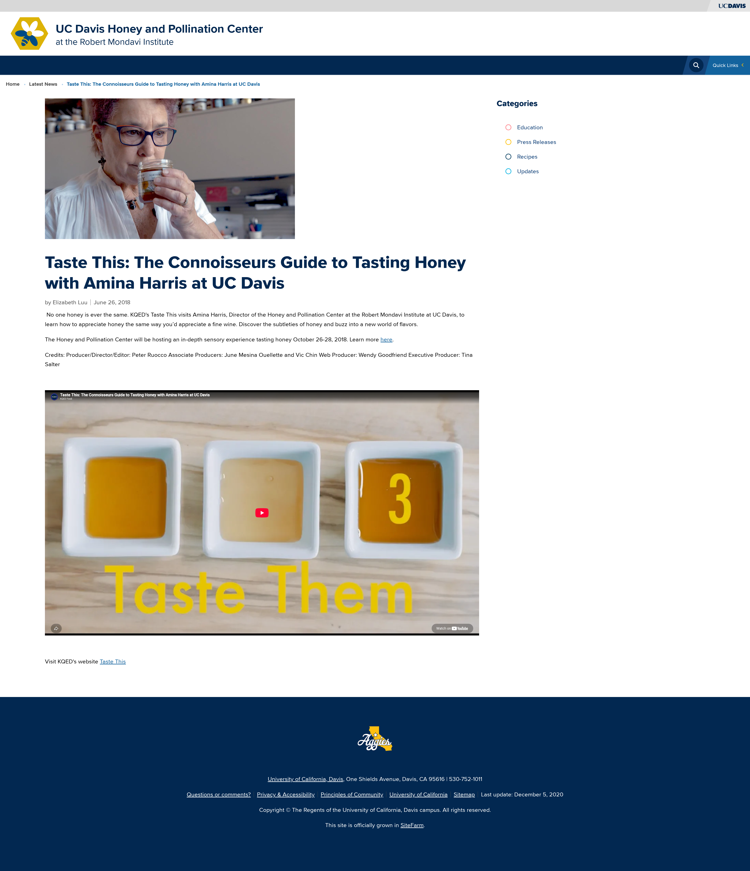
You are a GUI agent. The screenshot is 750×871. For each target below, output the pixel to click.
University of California (418, 794)
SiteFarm (412, 825)
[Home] (29, 33)
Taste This (113, 661)
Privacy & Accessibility (286, 794)
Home (13, 84)
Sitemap (464, 794)
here (386, 339)
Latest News (43, 84)
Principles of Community (352, 794)
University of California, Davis (305, 779)
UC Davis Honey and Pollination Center (159, 28)
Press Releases (536, 142)
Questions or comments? (219, 794)
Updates (528, 171)
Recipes (527, 156)
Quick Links (725, 65)
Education (530, 127)
